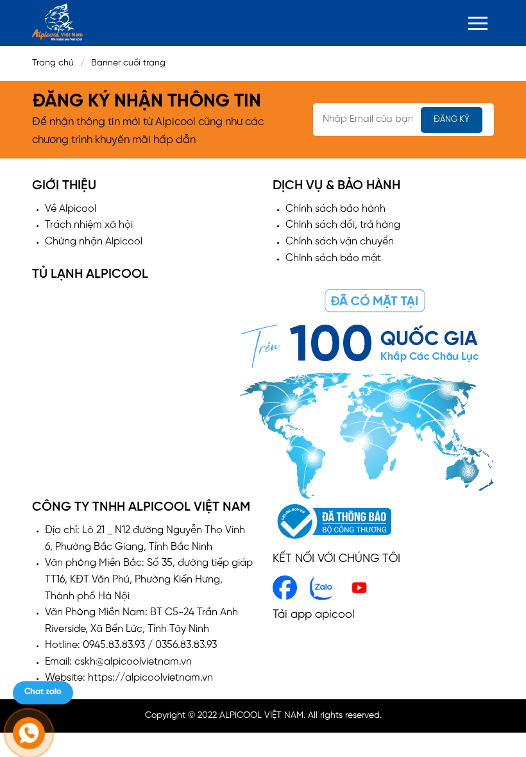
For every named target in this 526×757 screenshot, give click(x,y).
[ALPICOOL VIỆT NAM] (57, 22)
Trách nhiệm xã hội (89, 224)
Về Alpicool (70, 208)
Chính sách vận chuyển (339, 241)
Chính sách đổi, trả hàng (342, 224)
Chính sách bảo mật (333, 258)
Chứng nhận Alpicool (93, 241)
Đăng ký (452, 119)
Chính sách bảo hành (335, 208)
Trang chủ (53, 63)
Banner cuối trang (132, 63)
